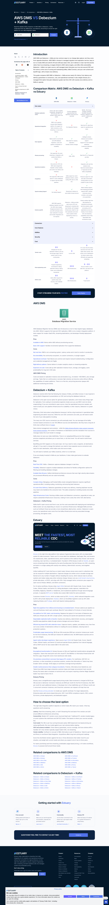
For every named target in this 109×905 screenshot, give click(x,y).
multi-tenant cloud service (86, 578)
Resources (60, 2)
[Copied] (29, 57)
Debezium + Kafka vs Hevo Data (42, 781)
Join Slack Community (62, 824)
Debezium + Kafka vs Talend (72, 788)
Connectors (53, 2)
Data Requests (91, 866)
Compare (53, 35)
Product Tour (61, 862)
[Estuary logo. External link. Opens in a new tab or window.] (11, 891)
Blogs (75, 858)
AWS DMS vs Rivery (70, 764)
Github (75, 871)
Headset (56, 599)
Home (17, 12)
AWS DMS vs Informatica (71, 760)
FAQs (60, 877)
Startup (89, 871)
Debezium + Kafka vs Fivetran (73, 779)
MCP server (49, 593)
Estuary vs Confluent (63, 868)
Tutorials (76, 862)
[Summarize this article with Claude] (22, 64)
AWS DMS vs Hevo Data (39, 760)
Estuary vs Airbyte (62, 866)
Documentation (77, 856)
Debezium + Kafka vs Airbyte (41, 776)
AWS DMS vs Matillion (39, 762)
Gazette (86, 561)
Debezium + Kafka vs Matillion (41, 783)
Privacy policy (58, 889)
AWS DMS (17, 82)
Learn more (39, 824)
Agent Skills (60, 586)
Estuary (17, 80)
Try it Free (90, 2)
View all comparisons (20, 39)
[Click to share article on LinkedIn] (15, 57)
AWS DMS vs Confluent (71, 756)
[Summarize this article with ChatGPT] (16, 64)
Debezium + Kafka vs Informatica (74, 781)
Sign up (17, 824)
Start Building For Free (22, 100)
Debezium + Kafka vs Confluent (73, 776)
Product (31, 2)
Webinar (76, 868)
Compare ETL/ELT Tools (79, 873)
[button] (32, 2)
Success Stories (77, 875)
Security (37, 237)
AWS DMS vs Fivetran (71, 758)
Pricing (47, 2)
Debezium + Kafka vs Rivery (72, 785)
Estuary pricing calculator (46, 691)
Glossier (47, 596)
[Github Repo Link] (78, 2)
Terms (89, 864)
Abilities (37, 232)
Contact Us (90, 860)
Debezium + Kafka (19, 84)
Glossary (76, 864)
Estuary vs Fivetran (62, 864)
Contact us (78, 835)
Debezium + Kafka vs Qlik (40, 785)
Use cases (38, 106)
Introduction (18, 73)
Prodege (49, 601)
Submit (42, 874)
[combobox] (22, 35)
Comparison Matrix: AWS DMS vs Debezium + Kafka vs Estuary (21, 77)
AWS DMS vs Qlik (38, 764)
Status (89, 868)
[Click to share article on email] (25, 57)
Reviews (60, 875)
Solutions (39, 2)
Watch (78, 824)
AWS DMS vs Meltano (71, 762)
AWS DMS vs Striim (38, 767)
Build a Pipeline (81, 293)
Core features (39, 228)
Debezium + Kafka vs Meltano (73, 783)
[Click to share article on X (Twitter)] (19, 57)
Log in (83, 2)
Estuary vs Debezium (63, 871)
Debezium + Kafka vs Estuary (41, 779)
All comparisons (31, 12)
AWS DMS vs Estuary (39, 758)
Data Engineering (77, 866)
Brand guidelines (91, 873)
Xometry (71, 596)
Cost (36, 241)
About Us (90, 856)
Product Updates (77, 860)
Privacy (89, 862)
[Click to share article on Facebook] (22, 57)
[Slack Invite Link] (75, 2)
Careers (89, 858)
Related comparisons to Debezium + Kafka (21, 93)
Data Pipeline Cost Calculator (65, 873)
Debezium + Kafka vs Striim (40, 788)
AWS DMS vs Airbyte (39, 756)
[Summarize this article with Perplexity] (27, 64)
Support (76, 879)
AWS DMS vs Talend (70, 767)
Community (76, 877)
